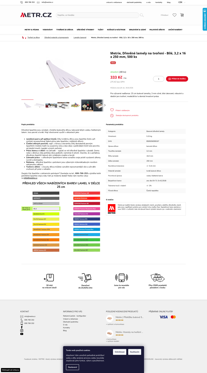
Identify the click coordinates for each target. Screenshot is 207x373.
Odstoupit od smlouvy (10, 370)
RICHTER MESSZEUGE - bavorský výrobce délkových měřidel (159, 359)
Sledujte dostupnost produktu (126, 115)
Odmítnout (119, 352)
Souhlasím (134, 352)
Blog (168, 2)
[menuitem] (32, 29)
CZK (180, 2)
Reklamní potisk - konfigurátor (74, 316)
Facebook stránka (30, 359)
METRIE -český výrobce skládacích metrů (54, 359)
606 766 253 (29, 320)
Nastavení (72, 367)
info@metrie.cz (30, 178)
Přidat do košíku (179, 78)
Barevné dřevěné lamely (155, 131)
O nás (148, 2)
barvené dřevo (151, 146)
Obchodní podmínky (134, 2)
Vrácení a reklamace (114, 2)
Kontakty (159, 2)
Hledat (141, 15)
